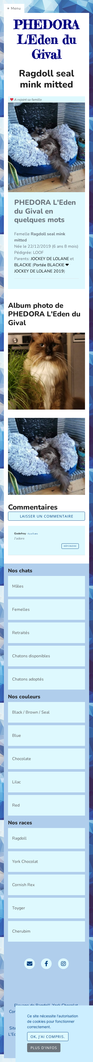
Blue (16, 735)
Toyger (18, 908)
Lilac (16, 782)
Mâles (18, 586)
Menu (16, 8)
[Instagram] (63, 963)
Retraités (20, 633)
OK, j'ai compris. (47, 1036)
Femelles (21, 609)
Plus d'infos (43, 1047)
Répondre (70, 546)
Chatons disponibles (31, 656)
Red (16, 805)
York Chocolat (25, 861)
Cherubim (21, 931)
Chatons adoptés (28, 679)
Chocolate (21, 759)
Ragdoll (19, 838)
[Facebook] (46, 963)
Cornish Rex (23, 885)
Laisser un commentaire (46, 516)
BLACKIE (23, 265)
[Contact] (29, 963)
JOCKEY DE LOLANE (50, 259)
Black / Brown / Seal (31, 712)
